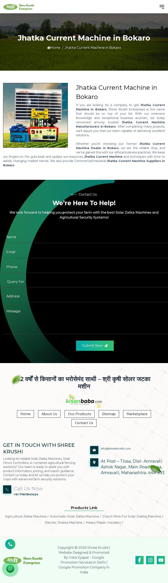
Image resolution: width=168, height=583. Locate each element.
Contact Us (84, 423)
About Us (49, 414)
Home (55, 48)
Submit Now (92, 346)
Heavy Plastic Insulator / (104, 522)
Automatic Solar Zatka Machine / (75, 516)
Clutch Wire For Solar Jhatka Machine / (132, 516)
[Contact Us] (10, 546)
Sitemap (109, 414)
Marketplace (137, 414)
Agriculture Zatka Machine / (26, 516)
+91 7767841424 (26, 494)
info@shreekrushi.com (116, 448)
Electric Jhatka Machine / (64, 522)
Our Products (79, 414)
